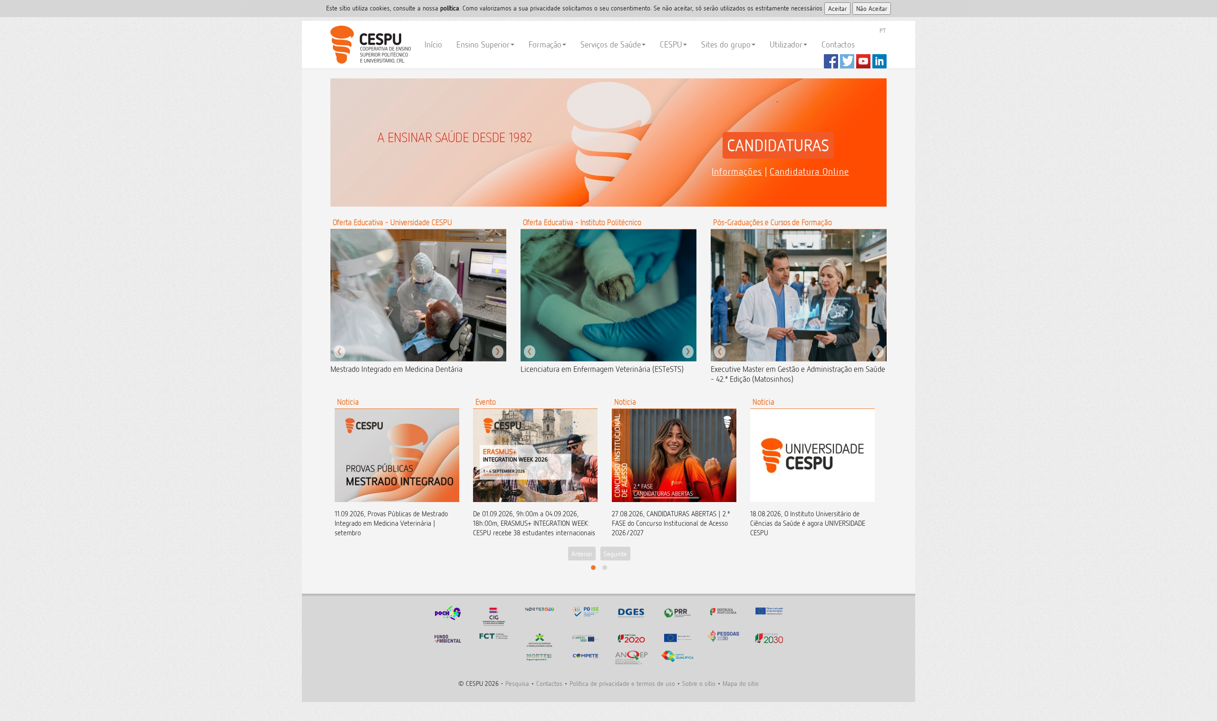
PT (882, 30)
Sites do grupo (726, 44)
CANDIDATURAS (778, 145)
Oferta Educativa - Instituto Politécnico (582, 222)
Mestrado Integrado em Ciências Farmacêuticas (404, 369)
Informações (737, 171)
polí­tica (449, 8)
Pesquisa (517, 683)
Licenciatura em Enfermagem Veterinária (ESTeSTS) (602, 369)
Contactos (838, 44)
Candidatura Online (809, 171)
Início (433, 44)
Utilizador (786, 44)
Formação (545, 44)
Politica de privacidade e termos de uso (622, 683)
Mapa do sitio (741, 683)
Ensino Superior (483, 44)
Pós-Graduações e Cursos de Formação (772, 222)
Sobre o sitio (698, 683)
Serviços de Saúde (610, 44)
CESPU (369, 45)
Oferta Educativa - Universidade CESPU (392, 222)
